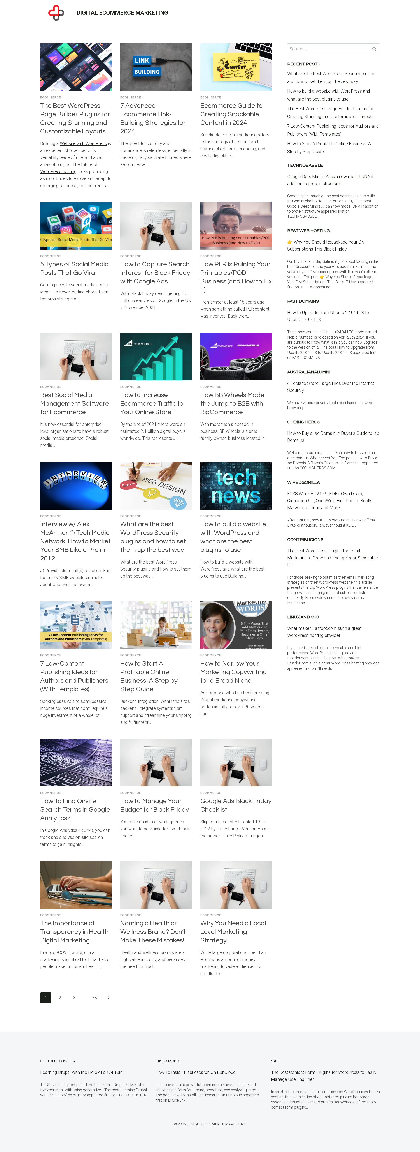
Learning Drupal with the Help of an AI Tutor (82, 1072)
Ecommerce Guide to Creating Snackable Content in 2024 (231, 114)
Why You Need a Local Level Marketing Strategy (233, 932)
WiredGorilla (303, 482)
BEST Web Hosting (308, 231)
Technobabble (305, 165)
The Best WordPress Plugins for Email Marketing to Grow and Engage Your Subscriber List (332, 557)
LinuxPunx (168, 1061)
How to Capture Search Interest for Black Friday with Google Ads (155, 273)
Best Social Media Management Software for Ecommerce (74, 403)
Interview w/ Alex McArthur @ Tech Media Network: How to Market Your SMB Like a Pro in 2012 (75, 541)
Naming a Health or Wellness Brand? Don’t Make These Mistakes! (153, 932)
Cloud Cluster (57, 1061)
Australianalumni (308, 372)
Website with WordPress (83, 143)
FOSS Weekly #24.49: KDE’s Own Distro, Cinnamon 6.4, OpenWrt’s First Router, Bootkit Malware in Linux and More (330, 500)
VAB (275, 1061)
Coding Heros (303, 422)
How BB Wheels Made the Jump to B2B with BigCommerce (232, 403)
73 (94, 997)
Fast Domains (303, 301)
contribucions (305, 539)
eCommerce (50, 97)
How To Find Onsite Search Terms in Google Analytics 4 (75, 810)
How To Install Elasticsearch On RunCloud (196, 1072)
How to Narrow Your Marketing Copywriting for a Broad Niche (233, 672)
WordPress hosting (58, 171)
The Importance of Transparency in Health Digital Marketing (74, 932)
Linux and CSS (303, 617)
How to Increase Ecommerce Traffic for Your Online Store (153, 403)
